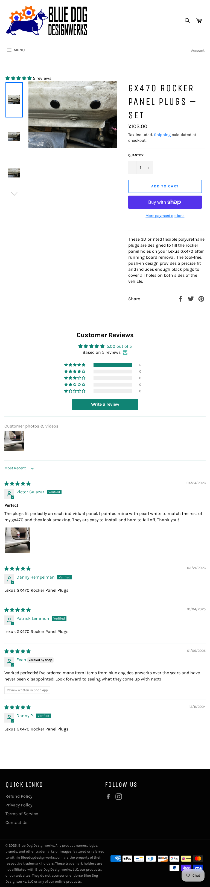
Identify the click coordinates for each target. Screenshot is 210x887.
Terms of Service (21, 813)
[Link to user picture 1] (17, 540)
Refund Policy (18, 796)
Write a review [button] (105, 404)
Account (198, 50)
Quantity (136, 155)
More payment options (164, 215)
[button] (19, 78)
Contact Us (16, 822)
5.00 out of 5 (119, 346)
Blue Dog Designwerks (36, 845)
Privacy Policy (18, 805)
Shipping (162, 134)
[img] (17, 483)
